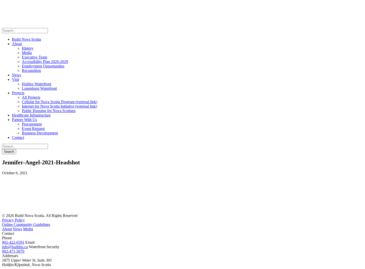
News (17, 229)
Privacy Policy (13, 220)
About (7, 229)
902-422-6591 (13, 242)
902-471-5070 (13, 251)
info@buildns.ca (15, 247)
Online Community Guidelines (26, 224)
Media (28, 229)
